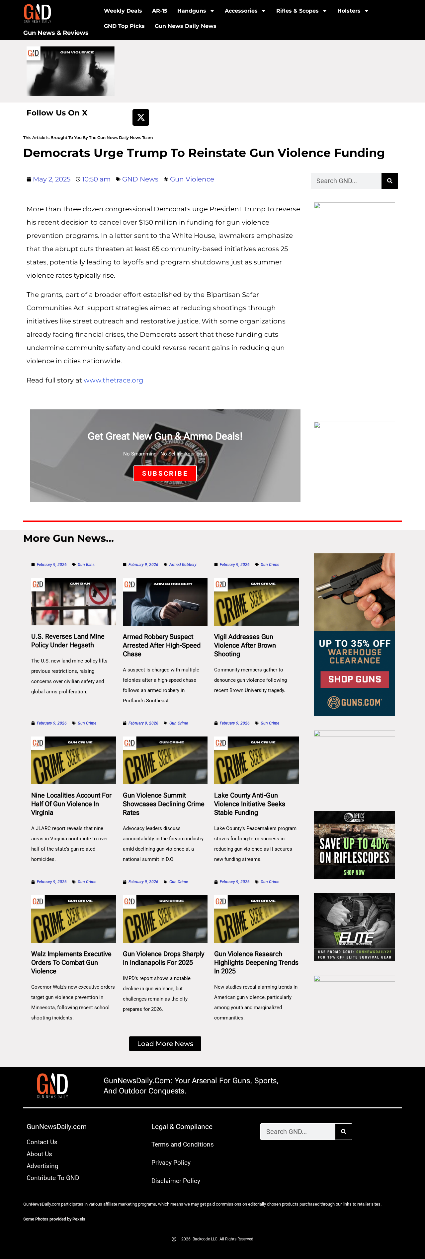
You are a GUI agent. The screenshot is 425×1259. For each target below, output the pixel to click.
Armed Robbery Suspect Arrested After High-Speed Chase (162, 645)
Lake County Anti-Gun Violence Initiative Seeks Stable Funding (249, 803)
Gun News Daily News (185, 26)
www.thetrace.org (113, 380)
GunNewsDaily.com (57, 1127)
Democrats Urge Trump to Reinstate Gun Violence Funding (204, 153)
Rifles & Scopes (297, 11)
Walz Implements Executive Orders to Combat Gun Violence (71, 962)
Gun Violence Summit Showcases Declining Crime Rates (164, 803)
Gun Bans (86, 564)
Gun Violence (192, 179)
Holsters (349, 11)
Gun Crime (270, 564)
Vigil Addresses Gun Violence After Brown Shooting (245, 645)
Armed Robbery (183, 564)
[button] (165, 1043)
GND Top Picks (124, 26)
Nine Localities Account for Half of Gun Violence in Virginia (71, 803)
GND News (140, 179)
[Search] (390, 181)
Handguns (191, 11)
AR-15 (159, 11)
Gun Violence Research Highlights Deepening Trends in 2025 (256, 962)
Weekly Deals (123, 11)
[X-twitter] (140, 117)
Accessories (241, 11)
